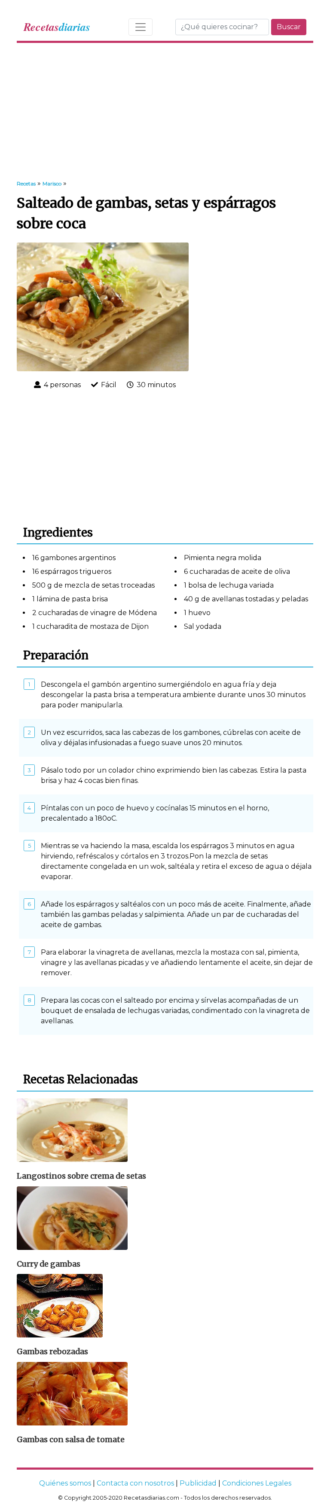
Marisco (52, 183)
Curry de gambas (48, 1264)
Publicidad (198, 1483)
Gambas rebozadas (52, 1351)
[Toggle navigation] (140, 27)
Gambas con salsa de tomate (71, 1439)
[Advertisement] (165, 112)
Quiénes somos (65, 1483)
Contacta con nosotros (135, 1483)
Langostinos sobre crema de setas (81, 1176)
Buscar (289, 27)
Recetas (26, 183)
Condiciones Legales (256, 1483)
